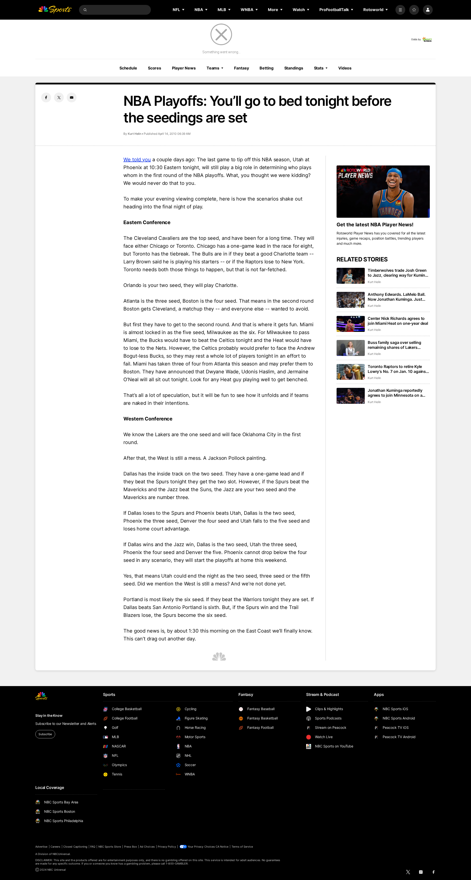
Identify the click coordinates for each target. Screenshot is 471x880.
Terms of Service (242, 846)
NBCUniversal (61, 854)
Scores (154, 68)
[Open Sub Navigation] (183, 9)
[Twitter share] (59, 97)
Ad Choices (147, 846)
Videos (345, 68)
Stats (319, 68)
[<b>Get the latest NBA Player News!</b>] (383, 191)
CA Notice (222, 846)
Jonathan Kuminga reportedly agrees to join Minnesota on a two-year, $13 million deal (395, 393)
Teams (213, 68)
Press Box (130, 846)
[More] (400, 10)
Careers (55, 846)
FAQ (92, 846)
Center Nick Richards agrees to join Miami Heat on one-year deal (398, 321)
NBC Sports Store (109, 846)
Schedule (128, 68)
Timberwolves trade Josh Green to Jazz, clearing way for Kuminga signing (399, 273)
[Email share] (72, 97)
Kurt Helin (134, 133)
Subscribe (45, 734)
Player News (184, 68)
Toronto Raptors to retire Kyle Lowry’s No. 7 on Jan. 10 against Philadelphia (397, 369)
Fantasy (241, 68)
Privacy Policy (167, 846)
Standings (293, 68)
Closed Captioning (75, 846)
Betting (266, 68)
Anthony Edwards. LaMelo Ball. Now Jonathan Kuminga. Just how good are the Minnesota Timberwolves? (396, 297)
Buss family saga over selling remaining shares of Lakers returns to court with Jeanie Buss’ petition (399, 345)
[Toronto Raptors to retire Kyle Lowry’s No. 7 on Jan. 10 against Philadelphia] (351, 372)
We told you (137, 159)
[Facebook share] (46, 97)
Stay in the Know (49, 715)
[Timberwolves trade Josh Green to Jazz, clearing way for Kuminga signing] (351, 276)
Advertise (41, 846)
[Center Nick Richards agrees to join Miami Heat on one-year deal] (351, 324)
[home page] (55, 9)
